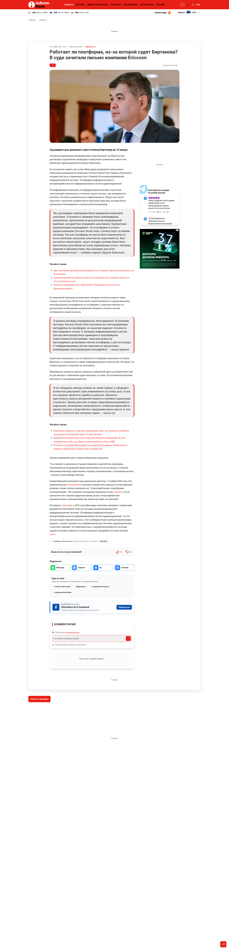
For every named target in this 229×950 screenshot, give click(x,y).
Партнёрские (146, 5)
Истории (80, 5)
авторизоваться (72, 632)
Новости (68, 5)
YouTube (160, 5)
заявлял (117, 491)
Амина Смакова (75, 47)
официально (91, 47)
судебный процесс (101, 587)
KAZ (198, 5)
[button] (189, 13)
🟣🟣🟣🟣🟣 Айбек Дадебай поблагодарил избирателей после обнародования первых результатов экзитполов (161, 203)
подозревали (74, 484)
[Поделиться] (223, 944)
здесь (52, 534)
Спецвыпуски (131, 5)
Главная (32, 20)
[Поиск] (187, 4)
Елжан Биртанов (62, 587)
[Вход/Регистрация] (192, 4)
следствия (66, 505)
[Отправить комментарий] (128, 638)
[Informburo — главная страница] (39, 4)
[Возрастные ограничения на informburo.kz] (182, 4)
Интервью (116, 5)
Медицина (81, 587)
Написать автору (171, 65)
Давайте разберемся (97, 5)
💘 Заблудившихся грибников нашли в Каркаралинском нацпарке (160, 221)
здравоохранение (63, 592)
